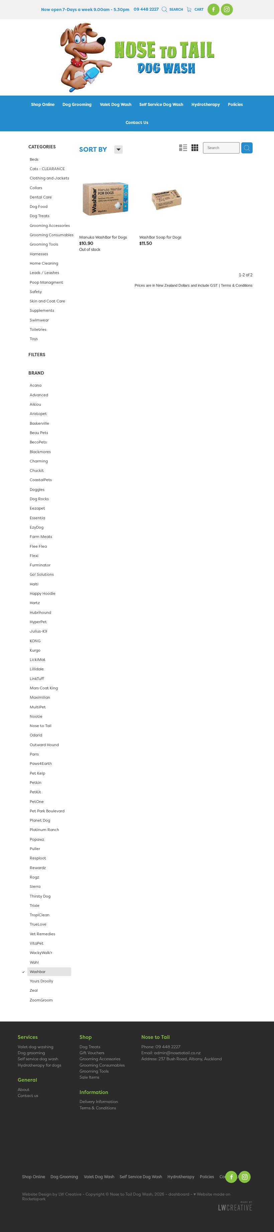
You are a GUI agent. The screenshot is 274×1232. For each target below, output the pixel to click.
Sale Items (89, 1077)
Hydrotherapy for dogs (39, 1065)
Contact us (28, 1095)
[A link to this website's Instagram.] (227, 10)
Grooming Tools (94, 1071)
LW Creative (70, 1194)
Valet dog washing (35, 1046)
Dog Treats (90, 1046)
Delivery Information (99, 1101)
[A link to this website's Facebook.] (214, 10)
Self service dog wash (38, 1058)
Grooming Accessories (100, 1058)
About (23, 1089)
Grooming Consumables (102, 1065)
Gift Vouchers (92, 1052)
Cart (198, 9)
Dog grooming (31, 1052)
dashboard (178, 1194)
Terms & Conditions (98, 1107)
